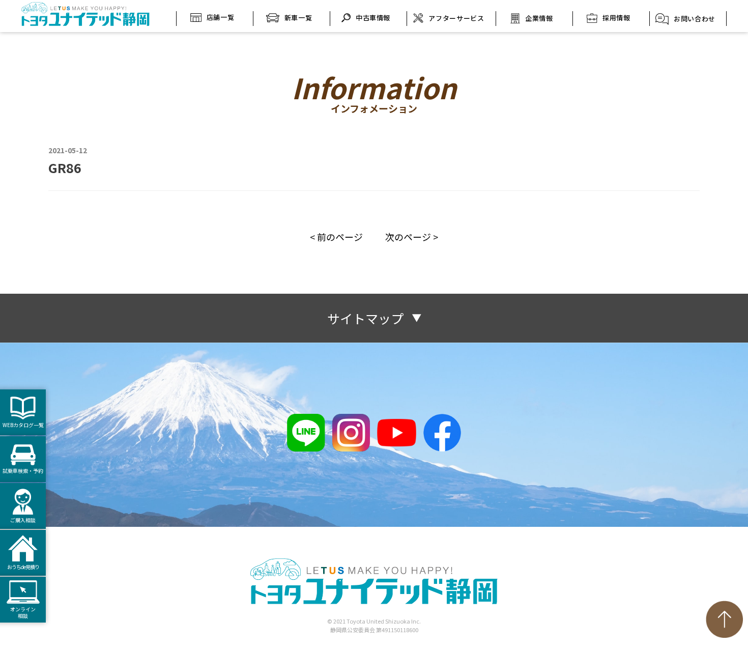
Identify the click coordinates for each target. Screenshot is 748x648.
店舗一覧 (221, 17)
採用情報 (616, 17)
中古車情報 (373, 17)
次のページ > (411, 236)
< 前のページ (336, 236)
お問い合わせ (694, 18)
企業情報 (539, 18)
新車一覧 (298, 17)
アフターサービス (456, 18)
